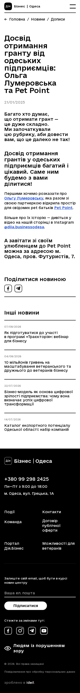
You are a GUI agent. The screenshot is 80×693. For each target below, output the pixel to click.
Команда (13, 522)
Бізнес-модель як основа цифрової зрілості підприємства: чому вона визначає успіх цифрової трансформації (38, 398)
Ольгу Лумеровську (23, 198)
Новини (38, 19)
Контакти (51, 512)
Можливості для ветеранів (58, 545)
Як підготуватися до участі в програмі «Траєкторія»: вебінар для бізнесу (36, 337)
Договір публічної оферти (51, 525)
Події (9, 512)
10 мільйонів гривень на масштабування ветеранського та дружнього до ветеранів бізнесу (37, 366)
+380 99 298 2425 (26, 479)
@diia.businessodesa (24, 227)
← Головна (14, 19)
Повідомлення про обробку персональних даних (39, 671)
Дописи (58, 19)
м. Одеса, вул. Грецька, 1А (29, 493)
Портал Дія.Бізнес (13, 545)
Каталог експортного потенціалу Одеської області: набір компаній (37, 427)
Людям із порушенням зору (39, 648)
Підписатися (25, 606)
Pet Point (63, 208)
